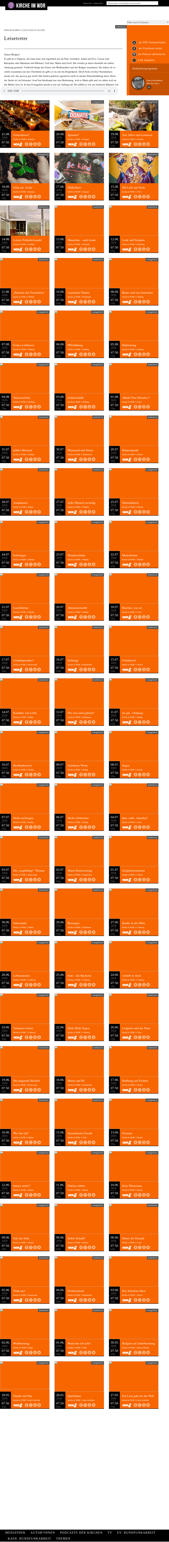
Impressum (87, 3)
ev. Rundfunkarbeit (136, 1532)
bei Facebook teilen (150, 48)
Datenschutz (98, 3)
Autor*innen (43, 1532)
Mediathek (15, 1532)
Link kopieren (146, 60)
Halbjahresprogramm (144, 68)
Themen (63, 1538)
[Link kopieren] (31, 144)
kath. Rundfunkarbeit (29, 1538)
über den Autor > (153, 83)
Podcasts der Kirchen (81, 1532)
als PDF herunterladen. (152, 42)
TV (110, 1532)
